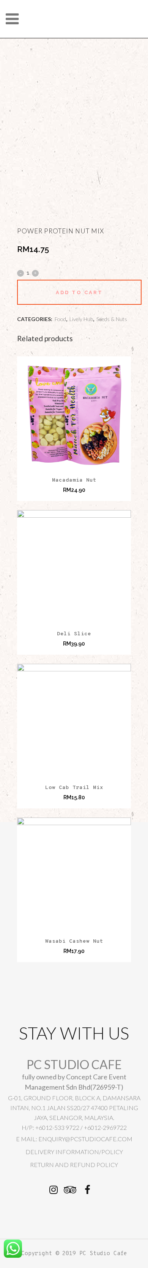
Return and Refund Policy (74, 1164)
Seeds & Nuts (111, 319)
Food (60, 319)
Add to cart (79, 292)
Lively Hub (81, 319)
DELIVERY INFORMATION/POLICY (74, 1151)
